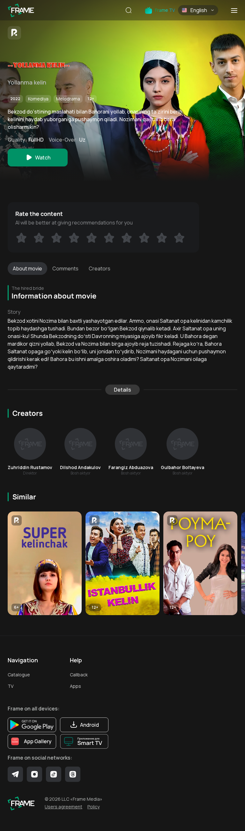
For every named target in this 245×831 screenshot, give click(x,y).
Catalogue (19, 675)
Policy (93, 807)
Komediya (38, 99)
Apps (75, 686)
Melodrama (68, 99)
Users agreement (63, 807)
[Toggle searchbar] (128, 10)
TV (10, 686)
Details (122, 389)
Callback (79, 675)
